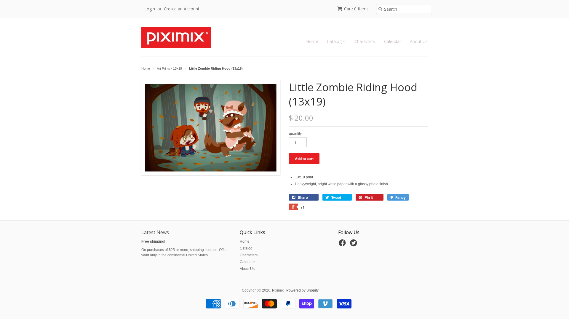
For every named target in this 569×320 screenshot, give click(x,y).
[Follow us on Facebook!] (343, 244)
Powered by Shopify (302, 290)
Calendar (392, 41)
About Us (419, 41)
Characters (364, 41)
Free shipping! (153, 241)
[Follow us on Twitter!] (354, 244)
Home (312, 41)
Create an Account (181, 9)
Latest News (155, 232)
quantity (295, 134)
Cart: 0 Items (356, 9)
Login (149, 9)
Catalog (335, 41)
